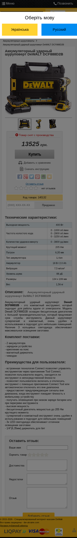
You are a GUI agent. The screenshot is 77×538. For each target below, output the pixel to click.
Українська (20, 30)
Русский (59, 30)
